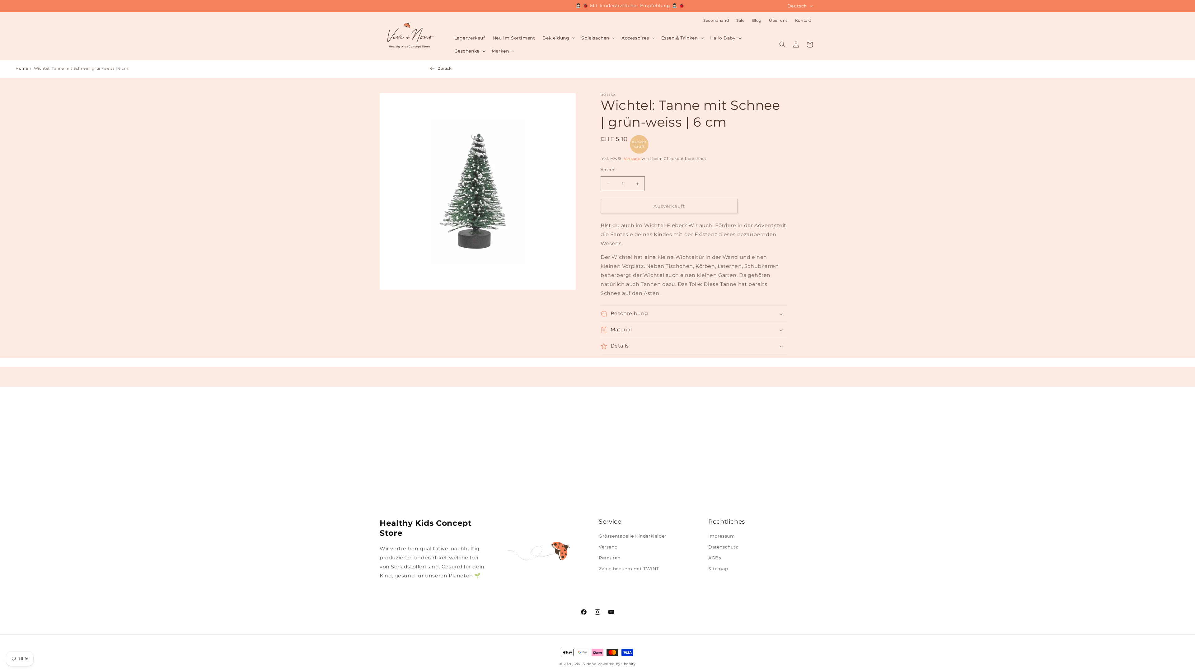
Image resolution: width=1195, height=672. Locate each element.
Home (22, 68)
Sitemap (718, 569)
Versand (632, 158)
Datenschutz (723, 547)
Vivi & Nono (585, 664)
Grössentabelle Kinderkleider (633, 536)
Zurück (444, 68)
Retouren (610, 558)
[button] (558, 37)
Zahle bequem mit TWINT (629, 569)
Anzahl (608, 169)
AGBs (714, 558)
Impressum (721, 536)
